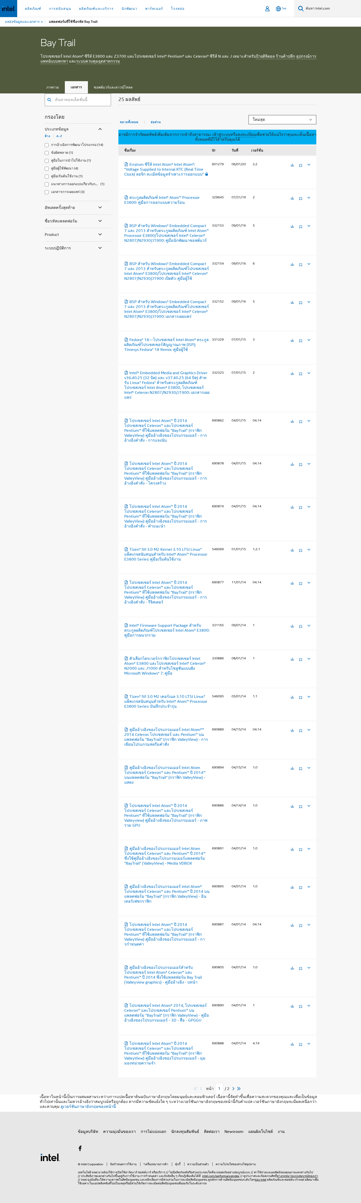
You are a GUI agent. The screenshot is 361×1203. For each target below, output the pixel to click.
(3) (82, 192)
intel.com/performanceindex (220, 1176)
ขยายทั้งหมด (129, 122)
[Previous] (201, 1088)
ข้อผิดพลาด (59, 153)
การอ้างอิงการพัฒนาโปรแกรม (74, 145)
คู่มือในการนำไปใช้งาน (68, 160)
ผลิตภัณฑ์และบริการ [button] (96, 8)
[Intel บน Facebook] (80, 1149)
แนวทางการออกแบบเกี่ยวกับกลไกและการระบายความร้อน (75, 184)
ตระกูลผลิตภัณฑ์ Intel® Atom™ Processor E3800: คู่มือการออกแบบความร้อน (162, 200)
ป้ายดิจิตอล (265, 56)
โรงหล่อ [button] (177, 8)
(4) (76, 168)
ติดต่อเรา (212, 1131)
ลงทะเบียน (247, 134)
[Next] (234, 1088)
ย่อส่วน (156, 122)
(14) (100, 145)
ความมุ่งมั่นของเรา (119, 1131)
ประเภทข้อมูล (57, 129)
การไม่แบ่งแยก (153, 1131)
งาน (281, 1131)
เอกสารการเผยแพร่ (65, 192)
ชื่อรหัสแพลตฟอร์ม (61, 221)
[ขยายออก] (308, 164)
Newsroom (233, 1131)
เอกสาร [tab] (76, 87)
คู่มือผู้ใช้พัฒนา (62, 168)
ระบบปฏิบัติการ (58, 248)
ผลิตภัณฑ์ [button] (33, 8)
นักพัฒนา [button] (129, 8)
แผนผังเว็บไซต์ (260, 1131)
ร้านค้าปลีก (285, 56)
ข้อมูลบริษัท (88, 1131)
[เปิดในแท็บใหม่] (292, 165)
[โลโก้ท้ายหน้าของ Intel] (50, 1157)
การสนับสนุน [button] (60, 8)
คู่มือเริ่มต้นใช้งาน (64, 176)
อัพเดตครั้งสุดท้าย (60, 207)
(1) (71, 153)
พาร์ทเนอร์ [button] (154, 8)
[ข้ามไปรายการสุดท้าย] (239, 1088)
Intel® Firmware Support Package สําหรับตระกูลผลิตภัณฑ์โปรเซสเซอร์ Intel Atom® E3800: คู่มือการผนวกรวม (166, 630)
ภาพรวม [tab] (52, 87)
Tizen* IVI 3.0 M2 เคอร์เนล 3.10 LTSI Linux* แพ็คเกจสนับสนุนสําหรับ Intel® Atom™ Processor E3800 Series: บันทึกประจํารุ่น (165, 701)
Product (52, 234)
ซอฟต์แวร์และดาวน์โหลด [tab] (113, 87)
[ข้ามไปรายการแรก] (195, 1088)
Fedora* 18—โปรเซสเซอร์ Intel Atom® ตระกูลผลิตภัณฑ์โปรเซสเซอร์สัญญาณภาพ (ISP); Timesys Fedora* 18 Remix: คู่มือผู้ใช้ (166, 344)
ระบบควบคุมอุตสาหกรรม (98, 61)
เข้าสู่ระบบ (221, 134)
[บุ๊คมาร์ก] (301, 167)
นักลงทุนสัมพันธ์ (185, 1131)
